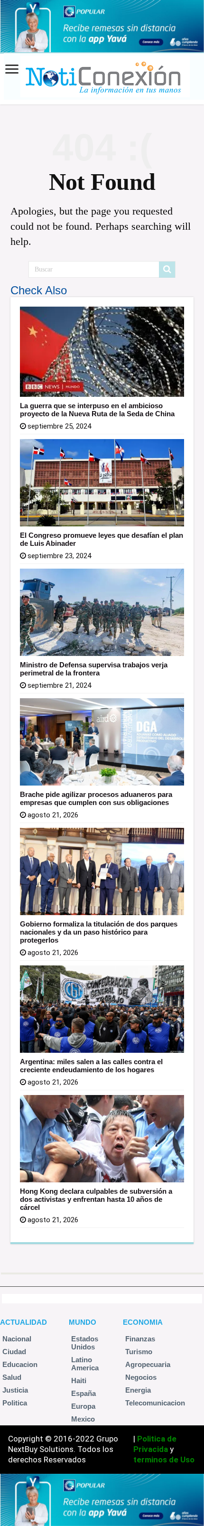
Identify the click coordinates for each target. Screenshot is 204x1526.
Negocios (141, 1377)
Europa (83, 1406)
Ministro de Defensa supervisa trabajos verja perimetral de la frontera (93, 669)
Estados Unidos (84, 1343)
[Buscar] (167, 270)
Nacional (16, 1339)
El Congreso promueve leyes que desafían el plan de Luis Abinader (101, 539)
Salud (11, 1377)
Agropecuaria (147, 1364)
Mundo (82, 1322)
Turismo (138, 1352)
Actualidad (23, 1322)
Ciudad (14, 1352)
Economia (143, 1322)
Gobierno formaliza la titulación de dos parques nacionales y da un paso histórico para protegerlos (98, 932)
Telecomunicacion (155, 1403)
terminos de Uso (164, 1459)
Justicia (15, 1390)
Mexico (83, 1419)
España (83, 1393)
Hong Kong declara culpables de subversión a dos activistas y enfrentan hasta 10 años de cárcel (96, 1199)
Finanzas (140, 1339)
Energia (138, 1390)
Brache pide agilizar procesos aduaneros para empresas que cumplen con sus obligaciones (96, 798)
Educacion (19, 1364)
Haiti (78, 1380)
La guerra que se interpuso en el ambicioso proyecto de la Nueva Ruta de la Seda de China (97, 410)
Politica (14, 1403)
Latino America (85, 1364)
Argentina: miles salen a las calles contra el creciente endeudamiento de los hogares (91, 1066)
